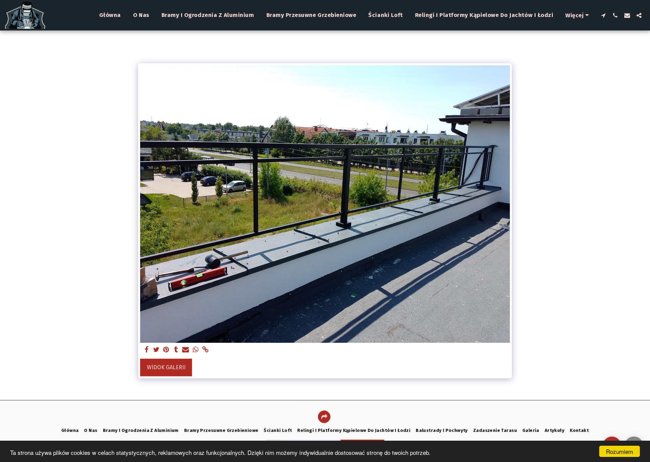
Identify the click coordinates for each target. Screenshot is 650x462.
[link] (205, 350)
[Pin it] (166, 350)
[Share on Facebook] (146, 350)
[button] (603, 15)
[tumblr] (175, 350)
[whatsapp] (195, 350)
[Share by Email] (185, 350)
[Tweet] (156, 350)
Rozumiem (619, 451)
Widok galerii (166, 367)
